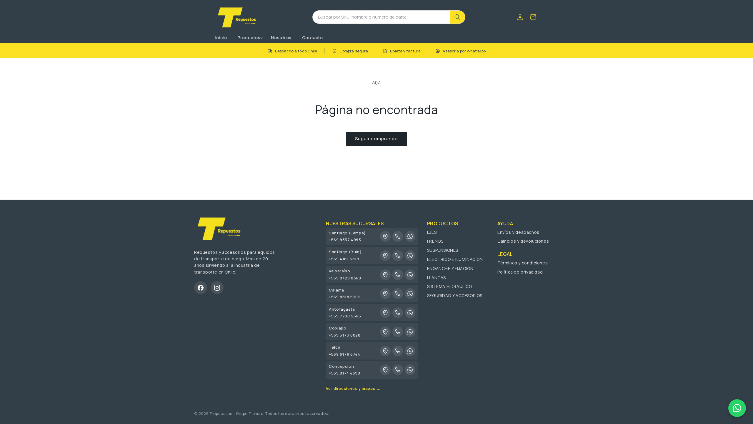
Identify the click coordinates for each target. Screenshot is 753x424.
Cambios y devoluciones (523, 241)
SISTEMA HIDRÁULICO (449, 286)
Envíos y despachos (518, 232)
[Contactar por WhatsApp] (737, 408)
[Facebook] (200, 287)
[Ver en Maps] (385, 236)
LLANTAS (436, 277)
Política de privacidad (520, 272)
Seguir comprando (376, 138)
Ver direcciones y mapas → (353, 388)
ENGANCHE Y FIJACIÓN (450, 268)
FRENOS (435, 241)
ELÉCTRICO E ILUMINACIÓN (455, 259)
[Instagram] (217, 287)
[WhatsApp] (410, 236)
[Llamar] (397, 236)
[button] (249, 37)
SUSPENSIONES (442, 250)
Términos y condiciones (522, 263)
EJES (432, 232)
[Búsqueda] (457, 17)
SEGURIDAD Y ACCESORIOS (454, 295)
